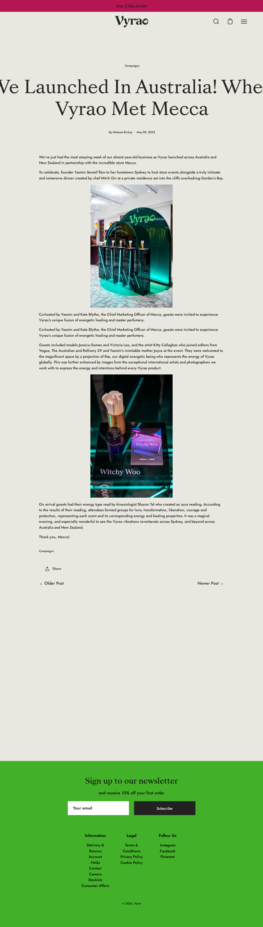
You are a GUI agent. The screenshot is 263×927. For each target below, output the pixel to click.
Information (95, 835)
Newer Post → (211, 583)
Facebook (167, 851)
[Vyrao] (131, 21)
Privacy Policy (131, 856)
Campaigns (132, 66)
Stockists (95, 879)
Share (56, 568)
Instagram (167, 845)
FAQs (95, 862)
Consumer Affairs (95, 885)
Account (95, 856)
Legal (131, 835)
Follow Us (167, 835)
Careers (95, 874)
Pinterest (168, 856)
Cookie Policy (131, 862)
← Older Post (51, 583)
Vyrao (137, 903)
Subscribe (165, 808)
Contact (95, 868)
